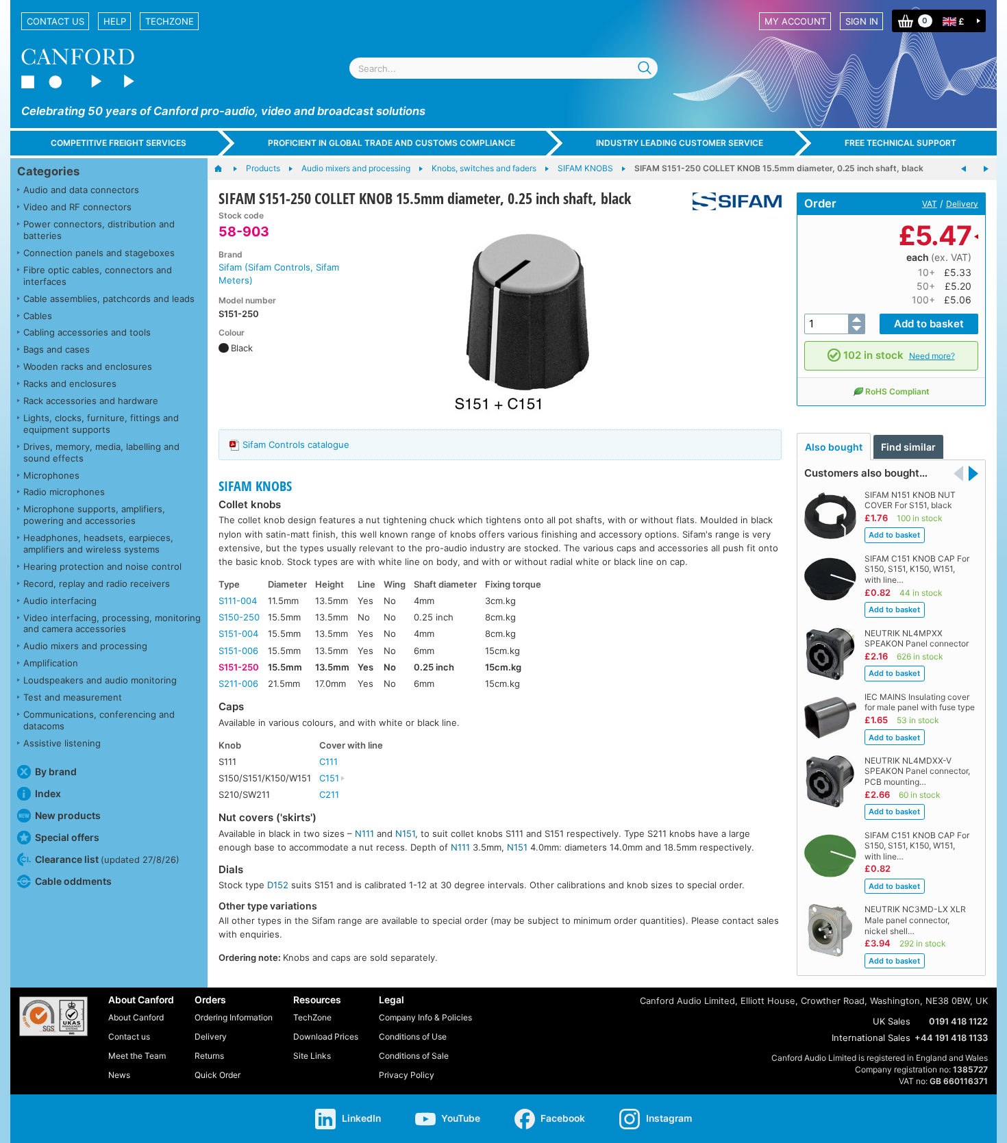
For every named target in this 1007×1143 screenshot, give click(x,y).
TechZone (169, 21)
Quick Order (217, 1075)
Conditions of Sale (414, 1056)
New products (68, 815)
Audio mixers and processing (85, 645)
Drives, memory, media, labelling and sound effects (101, 452)
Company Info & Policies (425, 1017)
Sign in (861, 21)
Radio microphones (64, 491)
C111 (328, 761)
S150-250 (239, 617)
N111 (364, 833)
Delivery (962, 204)
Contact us (55, 21)
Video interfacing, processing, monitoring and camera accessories (112, 623)
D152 (277, 884)
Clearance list (107, 859)
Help (114, 21)
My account (795, 21)
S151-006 (238, 650)
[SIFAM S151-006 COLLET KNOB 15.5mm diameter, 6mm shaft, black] (964, 169)
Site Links (312, 1056)
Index (48, 793)
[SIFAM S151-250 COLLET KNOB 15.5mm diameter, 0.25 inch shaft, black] (526, 313)
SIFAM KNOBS (255, 486)
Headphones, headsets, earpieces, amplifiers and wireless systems (98, 543)
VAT (929, 204)
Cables (37, 315)
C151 (329, 778)
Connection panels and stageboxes (99, 252)
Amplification (50, 662)
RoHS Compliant (897, 391)
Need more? (932, 356)
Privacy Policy (406, 1075)
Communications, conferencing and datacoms (99, 720)
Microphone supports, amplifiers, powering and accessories (94, 514)
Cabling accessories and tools (87, 332)
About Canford (136, 1017)
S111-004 (238, 600)
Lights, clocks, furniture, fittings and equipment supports (101, 423)
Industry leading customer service (679, 143)
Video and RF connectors (77, 206)
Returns (209, 1056)
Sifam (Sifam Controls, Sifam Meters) (279, 274)
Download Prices (325, 1036)
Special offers (67, 837)
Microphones (51, 475)
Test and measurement (72, 697)
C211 (329, 794)
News (119, 1075)
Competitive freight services (118, 143)
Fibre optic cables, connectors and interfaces (97, 275)
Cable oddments (73, 881)
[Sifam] (732, 201)
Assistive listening (62, 743)
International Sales (871, 1037)
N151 (405, 833)
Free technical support (900, 143)
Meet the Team (137, 1056)
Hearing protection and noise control (102, 566)
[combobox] (503, 68)
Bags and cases (56, 349)
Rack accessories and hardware (90, 400)
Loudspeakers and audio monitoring (100, 680)
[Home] (225, 169)
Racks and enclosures (69, 383)
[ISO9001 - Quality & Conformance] (53, 1016)
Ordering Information (234, 1017)
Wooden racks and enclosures (87, 366)
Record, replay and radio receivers (96, 583)
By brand (56, 771)
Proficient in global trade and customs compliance (391, 143)
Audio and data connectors (81, 189)
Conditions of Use (413, 1036)
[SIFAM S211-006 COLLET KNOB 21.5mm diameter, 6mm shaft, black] (986, 169)
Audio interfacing (60, 600)
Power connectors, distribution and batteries (99, 229)
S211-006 (238, 683)
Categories (48, 171)
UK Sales (891, 1021)
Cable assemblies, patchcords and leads (109, 298)
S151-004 (238, 633)
